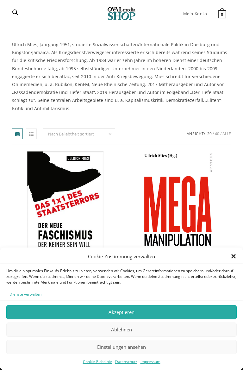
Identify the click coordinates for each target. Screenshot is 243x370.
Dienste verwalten (25, 294)
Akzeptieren (121, 312)
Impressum (150, 361)
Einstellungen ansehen (121, 347)
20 (209, 133)
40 (217, 133)
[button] (233, 256)
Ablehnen (121, 329)
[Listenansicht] (31, 134)
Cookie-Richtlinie (97, 361)
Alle (226, 133)
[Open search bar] (15, 12)
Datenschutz (126, 361)
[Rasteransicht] (17, 134)
